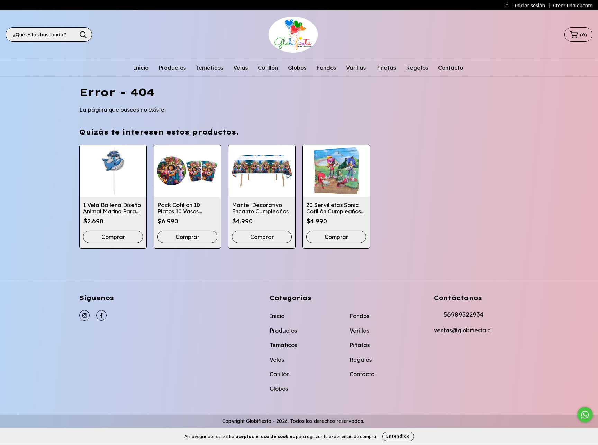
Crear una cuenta (573, 5)
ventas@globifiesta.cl (463, 330)
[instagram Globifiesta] (84, 315)
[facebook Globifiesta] (101, 315)
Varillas (356, 67)
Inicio (141, 67)
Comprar (262, 236)
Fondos (326, 67)
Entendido (398, 436)
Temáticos (209, 67)
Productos (172, 67)
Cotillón (268, 67)
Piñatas (386, 67)
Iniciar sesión (529, 5)
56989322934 (464, 314)
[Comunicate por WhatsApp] (585, 415)
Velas (240, 67)
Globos (297, 67)
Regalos (417, 67)
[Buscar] (83, 34)
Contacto (450, 67)
